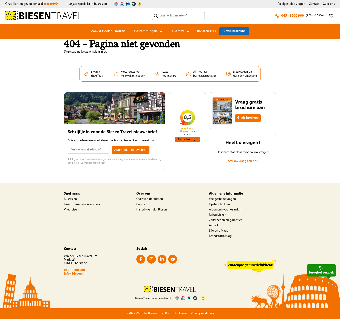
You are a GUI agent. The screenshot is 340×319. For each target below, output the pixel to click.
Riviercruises (206, 31)
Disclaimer (180, 313)
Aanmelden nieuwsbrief (130, 150)
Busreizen (70, 199)
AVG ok (214, 225)
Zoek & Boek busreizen (108, 31)
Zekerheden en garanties (225, 220)
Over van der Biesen (149, 199)
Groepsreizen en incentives (82, 204)
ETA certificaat (218, 230)
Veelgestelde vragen (291, 4)
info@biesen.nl (75, 273)
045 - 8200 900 (292, 16)
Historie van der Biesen (151, 209)
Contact (314, 4)
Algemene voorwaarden (225, 209)
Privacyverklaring (202, 313)
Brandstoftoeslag (220, 236)
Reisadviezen (217, 215)
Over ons (329, 4)
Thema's (178, 31)
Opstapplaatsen (219, 204)
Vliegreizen (71, 209)
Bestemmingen (145, 31)
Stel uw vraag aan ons (243, 161)
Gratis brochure (234, 31)
